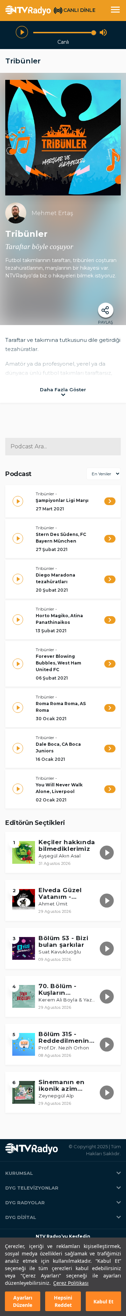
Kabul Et (103, 1301)
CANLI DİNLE (79, 10)
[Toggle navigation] (115, 10)
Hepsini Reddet (63, 1301)
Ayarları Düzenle (22, 1301)
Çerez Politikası (71, 1283)
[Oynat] (22, 32)
